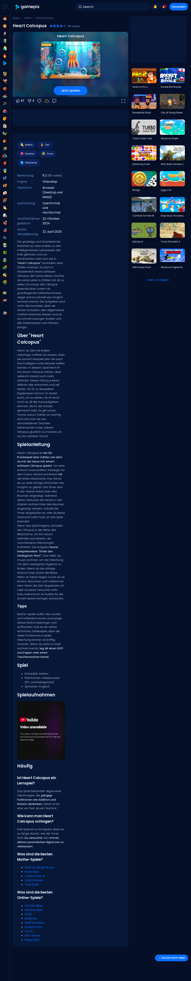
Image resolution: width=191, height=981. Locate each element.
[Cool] (5, 133)
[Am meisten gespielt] (5, 33)
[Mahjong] (5, 193)
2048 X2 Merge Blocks (39, 867)
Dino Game (32, 935)
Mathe (27, 18)
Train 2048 (32, 884)
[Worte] (5, 275)
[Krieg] (5, 267)
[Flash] (5, 163)
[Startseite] (5, 18)
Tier (47, 144)
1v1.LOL (29, 931)
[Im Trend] (5, 56)
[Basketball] (5, 89)
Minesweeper (34, 910)
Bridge (136, 190)
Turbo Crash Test (142, 138)
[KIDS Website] (5, 300)
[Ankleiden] (5, 141)
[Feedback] (54, 101)
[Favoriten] (164, 6)
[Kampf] (5, 156)
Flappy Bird (32, 940)
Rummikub (32, 872)
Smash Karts (33, 927)
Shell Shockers (34, 923)
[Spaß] (5, 170)
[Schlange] (5, 252)
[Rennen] (5, 223)
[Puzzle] (5, 215)
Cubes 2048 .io (35, 876)
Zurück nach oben (173, 958)
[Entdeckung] (5, 41)
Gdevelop (31, 162)
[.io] (5, 185)
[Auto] (5, 111)
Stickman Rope (169, 138)
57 (22, 101)
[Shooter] (5, 237)
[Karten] (5, 126)
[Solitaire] (5, 245)
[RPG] (5, 230)
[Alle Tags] (5, 293)
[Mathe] (5, 208)
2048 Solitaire (34, 880)
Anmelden (179, 7)
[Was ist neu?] (155, 6)
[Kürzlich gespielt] (5, 26)
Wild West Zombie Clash (173, 164)
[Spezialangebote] (5, 63)
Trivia (50, 153)
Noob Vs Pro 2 (140, 86)
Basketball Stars (141, 112)
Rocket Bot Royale (171, 86)
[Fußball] (5, 260)
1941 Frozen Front (141, 267)
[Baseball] (5, 81)
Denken (29, 153)
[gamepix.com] (28, 6)
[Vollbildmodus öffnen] (123, 101)
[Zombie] (5, 282)
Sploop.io (137, 241)
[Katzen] (5, 118)
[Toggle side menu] (4, 7)
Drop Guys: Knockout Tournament (173, 215)
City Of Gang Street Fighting (173, 112)
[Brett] (5, 96)
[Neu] (5, 48)
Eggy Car (166, 190)
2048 (28, 914)
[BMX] (5, 103)
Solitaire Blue (33, 905)
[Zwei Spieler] (5, 74)
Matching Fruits (141, 164)
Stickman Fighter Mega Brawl (173, 267)
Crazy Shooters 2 (170, 241)
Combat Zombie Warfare (144, 215)
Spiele (16, 18)
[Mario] (5, 200)
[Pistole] (5, 178)
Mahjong (30, 918)
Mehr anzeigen (158, 280)
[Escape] (5, 148)
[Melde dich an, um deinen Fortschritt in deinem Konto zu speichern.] (47, 101)
